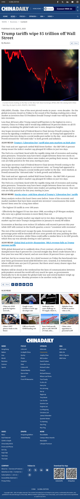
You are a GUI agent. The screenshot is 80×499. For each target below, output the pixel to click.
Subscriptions (6, 475)
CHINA (3, 2)
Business (13, 22)
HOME (5, 16)
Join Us (14, 475)
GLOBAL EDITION (14, 2)
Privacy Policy (5, 481)
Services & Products (15, 469)
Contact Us (17, 472)
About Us (4, 469)
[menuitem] (37, 9)
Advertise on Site (6, 472)
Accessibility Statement (9, 478)
